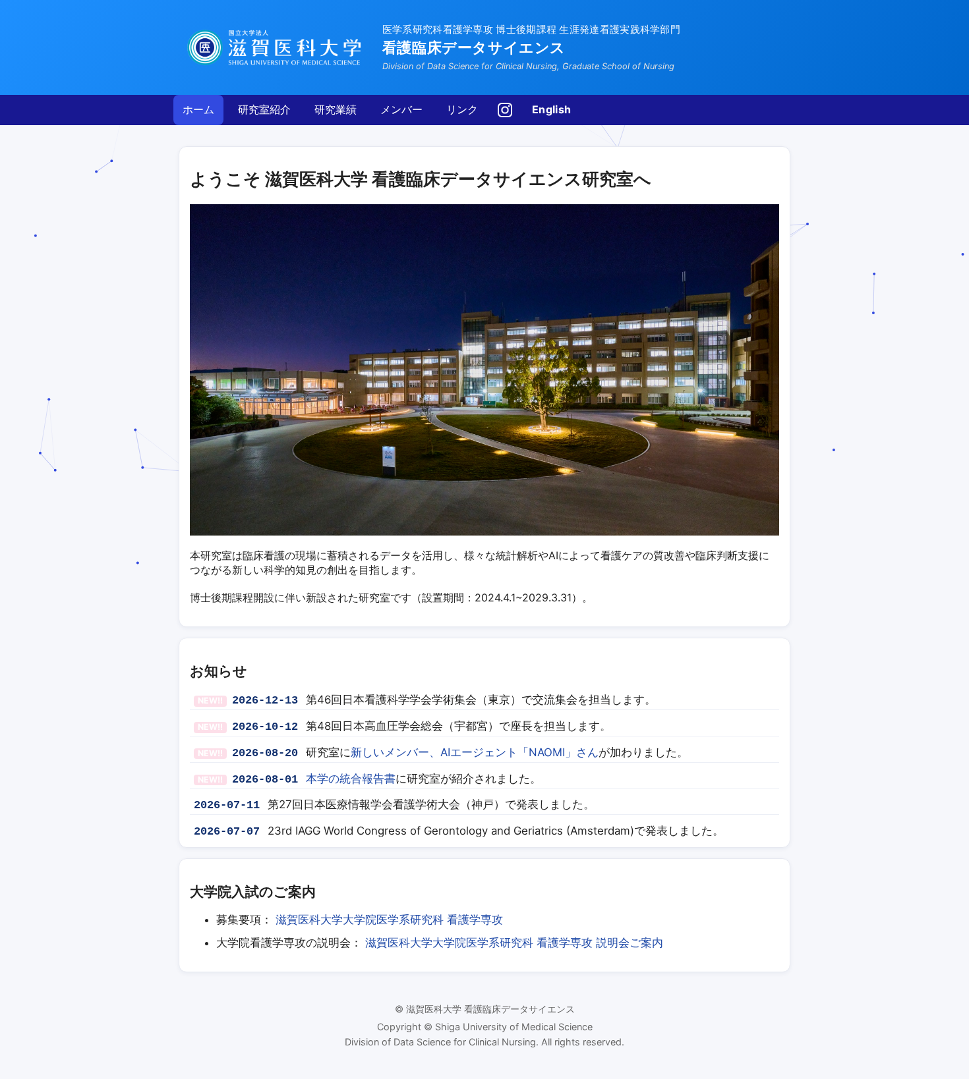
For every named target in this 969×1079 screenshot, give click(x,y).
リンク (462, 109)
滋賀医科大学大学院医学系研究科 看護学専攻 (389, 919)
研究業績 (335, 109)
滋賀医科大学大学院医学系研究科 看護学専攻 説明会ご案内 (514, 942)
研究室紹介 (264, 109)
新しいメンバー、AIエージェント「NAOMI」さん (475, 752)
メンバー (401, 109)
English (551, 109)
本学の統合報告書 (351, 778)
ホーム (198, 109)
